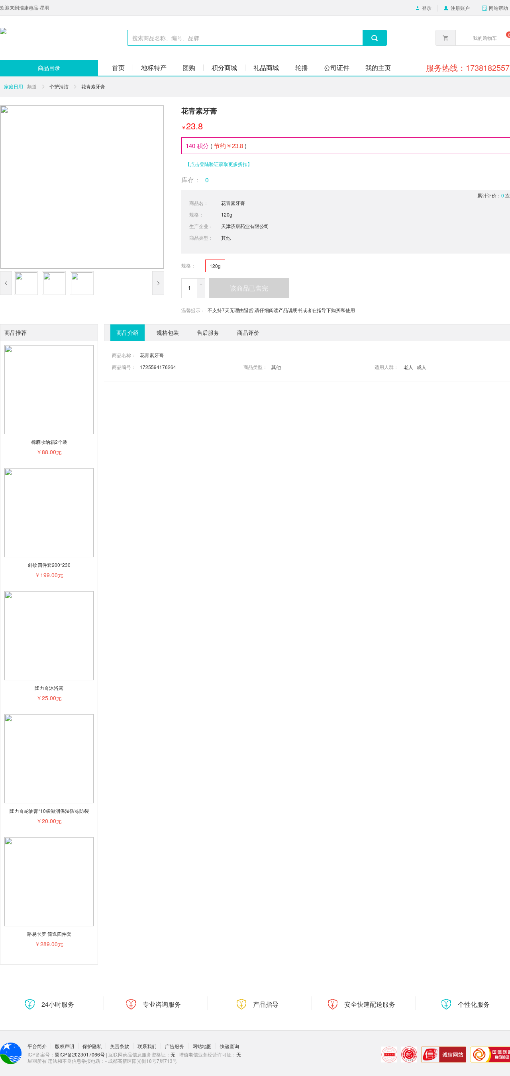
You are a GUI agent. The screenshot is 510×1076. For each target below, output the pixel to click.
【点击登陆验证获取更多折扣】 (218, 163)
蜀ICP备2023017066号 (80, 1054)
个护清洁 (59, 86)
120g (215, 265)
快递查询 (229, 1046)
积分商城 (224, 67)
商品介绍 (127, 332)
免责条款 (119, 1046)
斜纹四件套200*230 (49, 564)
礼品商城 (266, 67)
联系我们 (147, 1046)
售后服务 (208, 332)
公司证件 (336, 67)
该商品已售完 (249, 288)
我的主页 (378, 67)
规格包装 (168, 332)
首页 (118, 67)
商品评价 (248, 332)
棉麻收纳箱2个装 (49, 441)
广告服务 (174, 1046)
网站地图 (202, 1046)
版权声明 (64, 1046)
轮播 (301, 67)
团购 (188, 67)
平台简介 (37, 1046)
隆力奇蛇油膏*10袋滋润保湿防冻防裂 (49, 810)
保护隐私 (92, 1046)
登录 (427, 8)
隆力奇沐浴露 (49, 687)
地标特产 (154, 67)
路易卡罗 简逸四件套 (49, 933)
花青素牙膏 (93, 86)
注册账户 (460, 8)
